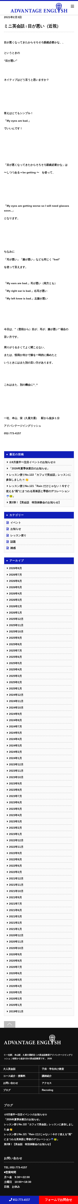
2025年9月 (15, 637)
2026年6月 (15, 580)
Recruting (47, 1090)
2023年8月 (15, 789)
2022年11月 (16, 846)
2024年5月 (15, 732)
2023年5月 (15, 808)
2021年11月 (16, 884)
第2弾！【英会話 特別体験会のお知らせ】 (35, 502)
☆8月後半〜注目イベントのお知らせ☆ (32, 462)
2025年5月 (15, 663)
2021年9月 (15, 897)
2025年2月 (15, 682)
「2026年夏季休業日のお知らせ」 (29, 468)
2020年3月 (15, 992)
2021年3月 (15, 916)
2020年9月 (15, 954)
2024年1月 (15, 758)
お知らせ (15, 528)
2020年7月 (15, 966)
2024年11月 (16, 701)
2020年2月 (15, 998)
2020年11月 (16, 941)
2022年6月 (15, 865)
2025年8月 (15, 644)
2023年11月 (16, 770)
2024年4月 (15, 739)
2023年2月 (15, 827)
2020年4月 (15, 986)
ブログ (7, 1090)
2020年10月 (16, 948)
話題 (13, 541)
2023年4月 (15, 815)
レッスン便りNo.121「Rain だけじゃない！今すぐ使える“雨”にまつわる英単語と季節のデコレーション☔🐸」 (38, 490)
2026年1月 (15, 612)
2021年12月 (16, 878)
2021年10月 (16, 891)
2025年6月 (15, 656)
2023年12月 (16, 764)
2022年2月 (15, 871)
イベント (15, 522)
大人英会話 (9, 1069)
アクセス (47, 1083)
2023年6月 (15, 802)
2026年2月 (15, 606)
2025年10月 (16, 631)
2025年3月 (15, 675)
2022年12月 (16, 840)
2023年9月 (15, 783)
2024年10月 (16, 707)
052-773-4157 (21, 1199)
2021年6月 (15, 910)
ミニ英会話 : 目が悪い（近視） (32, 26)
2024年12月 (16, 694)
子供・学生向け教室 (53, 1069)
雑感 (13, 547)
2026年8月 (15, 568)
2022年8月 (15, 859)
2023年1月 (15, 834)
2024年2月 (15, 751)
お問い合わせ (10, 1083)
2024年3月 (15, 745)
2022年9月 (15, 853)
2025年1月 (15, 688)
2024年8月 (15, 720)
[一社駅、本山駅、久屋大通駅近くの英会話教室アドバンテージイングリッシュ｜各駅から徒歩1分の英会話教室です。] (32, 1043)
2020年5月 (15, 979)
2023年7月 (15, 796)
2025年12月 (16, 618)
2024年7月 (15, 726)
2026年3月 (15, 599)
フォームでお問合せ (58, 1199)
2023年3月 (15, 821)
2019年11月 (16, 1011)
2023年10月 (16, 777)
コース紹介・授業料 (14, 1076)
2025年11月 (16, 625)
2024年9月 (15, 713)
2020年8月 (15, 960)
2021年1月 (15, 929)
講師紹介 (47, 1076)
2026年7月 (15, 574)
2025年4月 (15, 669)
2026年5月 (15, 587)
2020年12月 (16, 935)
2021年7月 (15, 903)
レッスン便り (18, 535)
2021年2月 (15, 922)
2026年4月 (15, 593)
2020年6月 (15, 973)
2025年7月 (15, 650)
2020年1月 (15, 1004)
